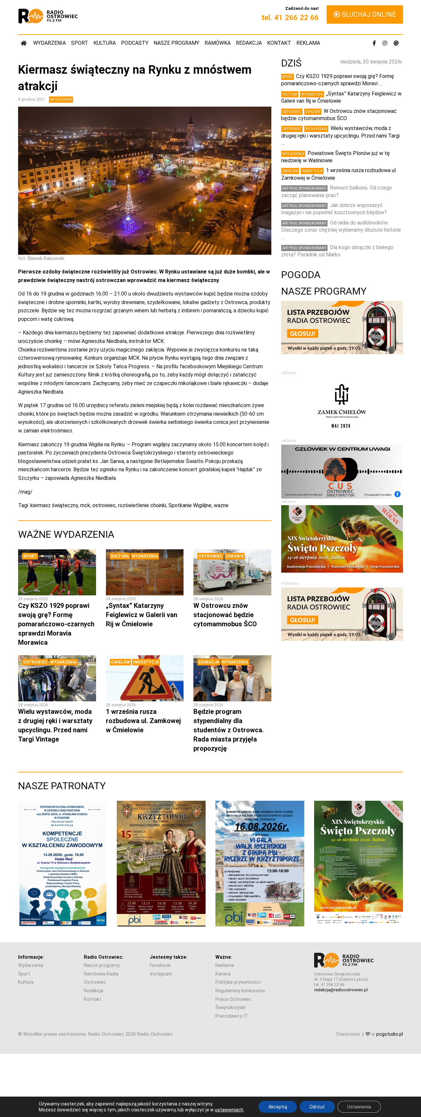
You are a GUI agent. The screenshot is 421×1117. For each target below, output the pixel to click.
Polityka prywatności (237, 982)
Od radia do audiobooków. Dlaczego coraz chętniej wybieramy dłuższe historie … (341, 230)
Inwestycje (146, 662)
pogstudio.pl (389, 1034)
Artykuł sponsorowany (304, 188)
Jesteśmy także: (168, 957)
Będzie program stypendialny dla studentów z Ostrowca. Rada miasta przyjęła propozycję (228, 730)
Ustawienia (359, 1106)
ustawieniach (229, 1109)
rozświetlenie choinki (142, 505)
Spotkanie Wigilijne (189, 505)
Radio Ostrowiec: (103, 957)
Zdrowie (235, 556)
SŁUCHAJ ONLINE (368, 14)
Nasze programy (176, 43)
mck (85, 505)
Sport (79, 43)
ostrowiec (104, 505)
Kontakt (279, 43)
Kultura (104, 43)
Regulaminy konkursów (240, 991)
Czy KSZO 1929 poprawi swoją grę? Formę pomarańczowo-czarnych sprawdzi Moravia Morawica (56, 624)
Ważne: (223, 957)
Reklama (308, 43)
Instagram (161, 974)
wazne (221, 505)
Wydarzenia (49, 43)
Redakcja (249, 43)
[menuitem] (24, 43)
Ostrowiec (210, 556)
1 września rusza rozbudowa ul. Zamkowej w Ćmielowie (143, 721)
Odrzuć (317, 1106)
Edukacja (208, 662)
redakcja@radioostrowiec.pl (341, 989)
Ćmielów (120, 662)
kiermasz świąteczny (54, 505)
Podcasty (134, 43)
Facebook (160, 965)
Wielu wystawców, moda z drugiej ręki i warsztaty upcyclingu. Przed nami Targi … (340, 135)
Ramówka (218, 43)
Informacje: (31, 957)
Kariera (223, 974)
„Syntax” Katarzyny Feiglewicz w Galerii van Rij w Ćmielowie (141, 615)
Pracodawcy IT (231, 1016)
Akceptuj (277, 1106)
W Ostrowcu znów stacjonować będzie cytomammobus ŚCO (225, 615)
